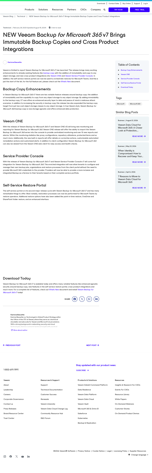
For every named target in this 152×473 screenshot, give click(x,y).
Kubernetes (83, 418)
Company (96, 10)
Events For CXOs (122, 389)
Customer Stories (122, 408)
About (6, 385)
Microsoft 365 (135, 103)
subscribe (81, 370)
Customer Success (49, 394)
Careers (7, 394)
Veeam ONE (56, 75)
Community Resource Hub (52, 413)
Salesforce (82, 413)
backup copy (48, 73)
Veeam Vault (83, 404)
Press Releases (10, 408)
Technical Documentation (52, 389)
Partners (71, 10)
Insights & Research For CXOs (127, 385)
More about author (20, 330)
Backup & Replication (87, 423)
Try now (118, 9)
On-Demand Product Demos (127, 413)
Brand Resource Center (14, 413)
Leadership (8, 389)
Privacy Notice (84, 451)
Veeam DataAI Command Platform (93, 385)
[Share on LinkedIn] (96, 299)
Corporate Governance (14, 399)
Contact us (8, 404)
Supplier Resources (138, 451)
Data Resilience (84, 389)
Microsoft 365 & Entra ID (88, 408)
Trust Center (9, 418)
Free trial (140, 9)
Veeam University (48, 404)
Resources (57, 10)
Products (29, 10)
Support (44, 385)
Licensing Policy (120, 451)
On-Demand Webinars (124, 404)
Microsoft (120, 103)
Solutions (43, 10)
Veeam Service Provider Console (79, 75)
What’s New (66, 81)
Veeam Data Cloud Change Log (54, 408)
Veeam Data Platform (87, 394)
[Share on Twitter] (82, 299)
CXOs (83, 10)
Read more (137, 136)
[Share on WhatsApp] (89, 299)
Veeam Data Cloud (86, 399)
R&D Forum (45, 418)
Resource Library (122, 394)
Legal (109, 451)
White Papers (120, 399)
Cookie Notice (99, 451)
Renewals (45, 399)
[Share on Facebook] (74, 299)
